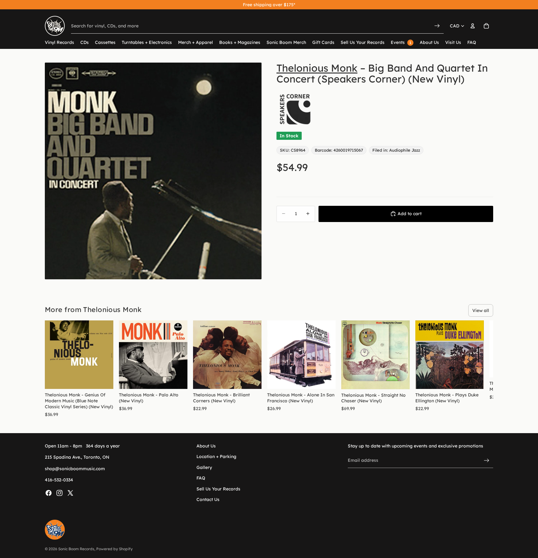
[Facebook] (48, 492)
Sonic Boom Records (76, 548)
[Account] (472, 26)
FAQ (200, 478)
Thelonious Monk (316, 68)
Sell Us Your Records (218, 488)
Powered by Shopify (114, 548)
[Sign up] (486, 460)
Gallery (204, 467)
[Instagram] (59, 492)
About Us (206, 446)
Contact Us (207, 499)
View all (480, 310)
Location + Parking (216, 456)
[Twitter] (70, 492)
